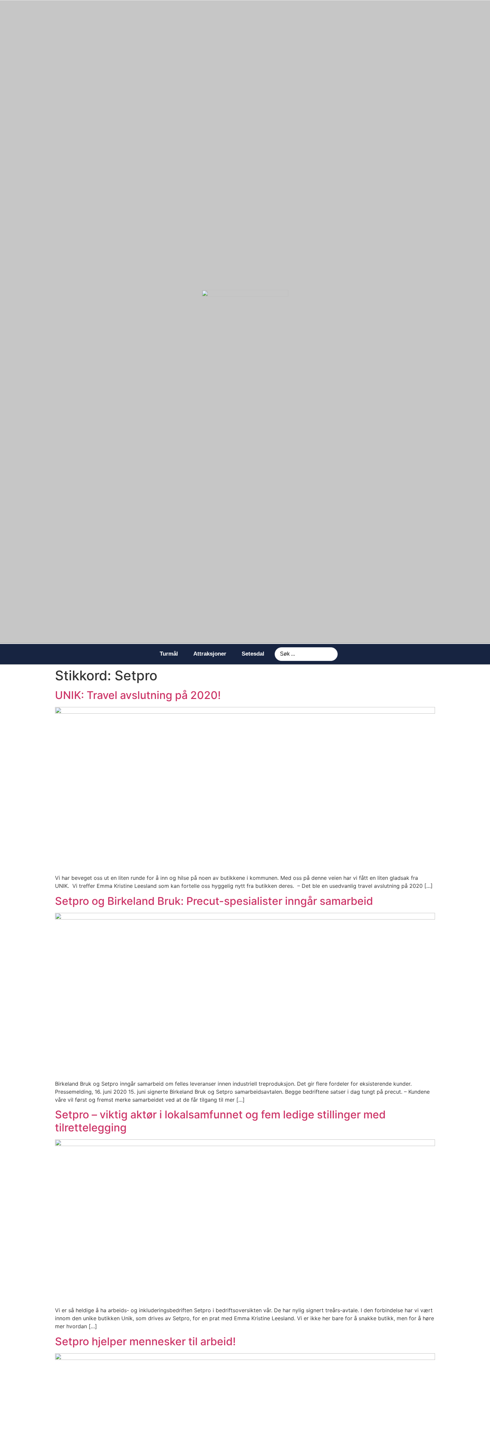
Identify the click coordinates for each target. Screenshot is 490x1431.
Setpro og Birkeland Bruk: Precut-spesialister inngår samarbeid (214, 901)
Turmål (169, 654)
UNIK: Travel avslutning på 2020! (138, 695)
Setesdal (253, 654)
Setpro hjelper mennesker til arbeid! (145, 1341)
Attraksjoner (209, 654)
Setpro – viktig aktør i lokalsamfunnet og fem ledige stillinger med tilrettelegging (220, 1121)
